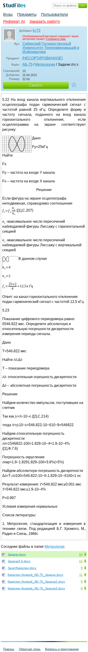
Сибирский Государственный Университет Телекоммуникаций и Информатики (50, 48)
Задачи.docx (17, 554)
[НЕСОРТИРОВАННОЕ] (42, 58)
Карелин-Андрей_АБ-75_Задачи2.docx (36, 581)
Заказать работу (44, 21)
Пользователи (54, 14)
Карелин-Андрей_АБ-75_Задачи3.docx (36, 588)
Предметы (27, 14)
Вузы (8, 14)
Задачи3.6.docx (19, 561)
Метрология (45, 64)
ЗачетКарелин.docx (22, 568)
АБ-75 (27, 64)
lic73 (36, 30)
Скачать (36, 85)
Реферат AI (14, 21)
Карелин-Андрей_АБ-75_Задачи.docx (35, 575)
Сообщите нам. (56, 39)
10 (81, 554)
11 (81, 575)
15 (81, 561)
